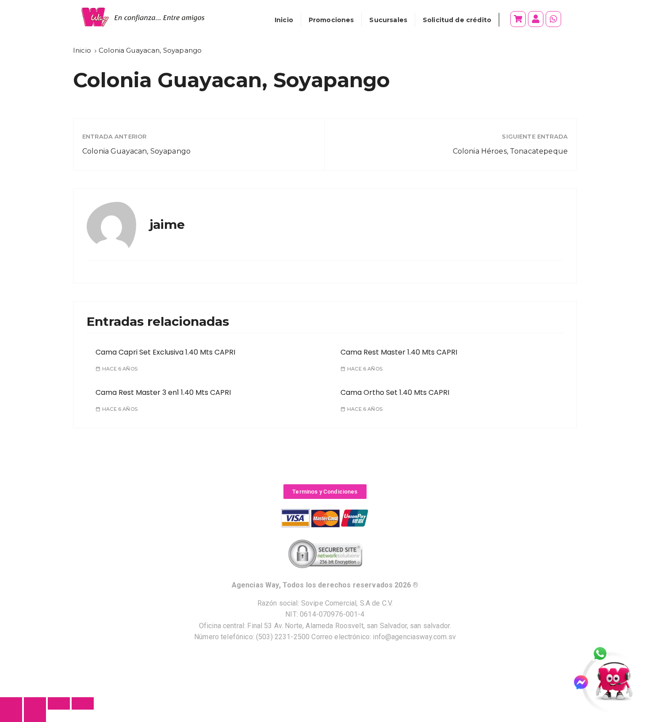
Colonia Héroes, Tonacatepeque (510, 151)
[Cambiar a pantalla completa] (35, 703)
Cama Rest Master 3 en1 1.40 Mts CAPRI (163, 392)
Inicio (284, 20)
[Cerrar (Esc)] (83, 703)
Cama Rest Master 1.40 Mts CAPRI (398, 352)
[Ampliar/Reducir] (11, 703)
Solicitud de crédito (457, 20)
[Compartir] (59, 703)
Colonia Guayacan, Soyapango (136, 151)
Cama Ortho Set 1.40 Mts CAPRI (394, 392)
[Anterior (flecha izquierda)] (11, 716)
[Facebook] (585, 682)
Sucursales (388, 20)
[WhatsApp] (605, 654)
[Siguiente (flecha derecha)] (35, 716)
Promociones (331, 20)
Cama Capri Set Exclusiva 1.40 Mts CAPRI (165, 352)
